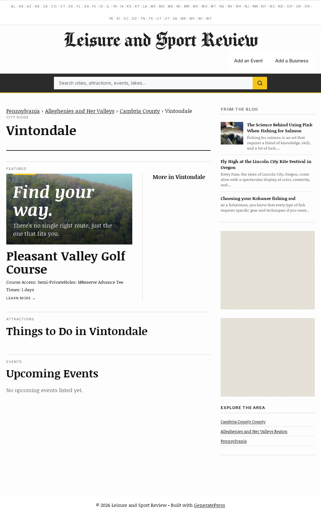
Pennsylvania (23, 110)
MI (178, 6)
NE (221, 6)
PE (111, 18)
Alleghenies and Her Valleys (79, 110)
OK (299, 6)
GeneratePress (209, 505)
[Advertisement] (268, 270)
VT (167, 18)
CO (54, 6)
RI (118, 18)
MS (195, 6)
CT (63, 6)
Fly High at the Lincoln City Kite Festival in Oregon (266, 164)
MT (213, 6)
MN (187, 6)
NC (272, 6)
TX (151, 18)
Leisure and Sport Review (161, 39)
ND (281, 6)
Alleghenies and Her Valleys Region (254, 431)
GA (86, 6)
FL (78, 6)
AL (13, 6)
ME (153, 6)
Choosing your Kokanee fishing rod (258, 198)
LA (145, 6)
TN (142, 18)
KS (129, 6)
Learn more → (21, 298)
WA (183, 18)
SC (126, 18)
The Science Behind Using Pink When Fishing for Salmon (280, 127)
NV (230, 6)
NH (238, 6)
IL (108, 6)
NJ (247, 6)
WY (209, 18)
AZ (29, 6)
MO (205, 6)
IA (122, 6)
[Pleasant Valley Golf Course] (69, 209)
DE (70, 6)
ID (101, 6)
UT (159, 18)
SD (134, 18)
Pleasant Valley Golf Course (65, 262)
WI (200, 18)
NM (255, 6)
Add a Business (291, 61)
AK (21, 6)
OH (290, 6)
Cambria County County (243, 421)
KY (137, 6)
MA (170, 6)
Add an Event (248, 61)
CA (45, 6)
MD (162, 6)
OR (307, 6)
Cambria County (140, 110)
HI (94, 6)
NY (263, 6)
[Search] (260, 83)
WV (192, 18)
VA (175, 18)
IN (115, 6)
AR (37, 6)
